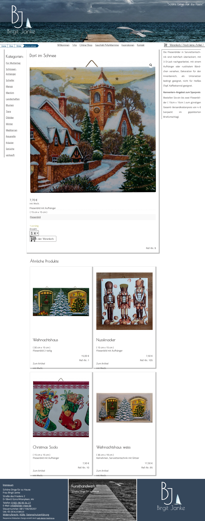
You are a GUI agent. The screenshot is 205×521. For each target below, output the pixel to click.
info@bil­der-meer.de (20, 505)
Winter (18, 46)
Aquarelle (11, 136)
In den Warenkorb (44, 238)
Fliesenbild (35, 217)
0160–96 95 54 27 (21, 503)
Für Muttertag (13, 63)
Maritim (10, 92)
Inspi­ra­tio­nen (128, 45)
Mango (9, 86)
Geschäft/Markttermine (107, 45)
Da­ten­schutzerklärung (37, 514)
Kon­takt (140, 45)
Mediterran (11, 130)
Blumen (10, 105)
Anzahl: (33, 229)
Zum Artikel (61, 351)
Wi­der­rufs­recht (10, 514)
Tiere (8, 111)
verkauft (10, 155)
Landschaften (13, 99)
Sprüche (10, 148)
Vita (74, 45)
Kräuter (10, 142)
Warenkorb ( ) (186, 44)
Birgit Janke (21, 31)
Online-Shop (86, 45)
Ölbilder (10, 117)
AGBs (22, 514)
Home (4, 46)
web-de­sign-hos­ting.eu (45, 518)
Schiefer (10, 80)
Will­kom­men (63, 45)
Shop (11, 46)
